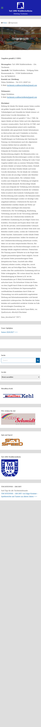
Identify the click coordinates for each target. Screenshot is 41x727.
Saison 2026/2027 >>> (9, 332)
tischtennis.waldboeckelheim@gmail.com (22, 85)
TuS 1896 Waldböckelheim (20, 11)
